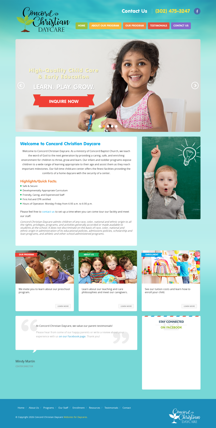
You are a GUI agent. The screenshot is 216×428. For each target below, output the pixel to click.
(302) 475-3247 (172, 11)
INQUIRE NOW (64, 102)
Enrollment (79, 407)
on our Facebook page (72, 336)
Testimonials (158, 25)
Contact (127, 407)
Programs (48, 407)
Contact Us (180, 25)
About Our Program (105, 25)
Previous (21, 85)
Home (81, 25)
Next (195, 85)
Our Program (134, 25)
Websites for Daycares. (76, 417)
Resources (94, 407)
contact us (48, 211)
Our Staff (63, 407)
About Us (34, 407)
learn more (63, 306)
